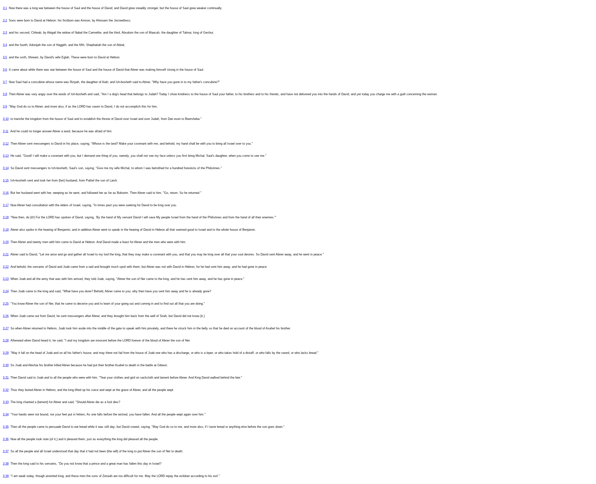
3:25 (6, 303)
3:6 (5, 69)
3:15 (6, 180)
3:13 (6, 155)
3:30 (6, 365)
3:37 (6, 451)
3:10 (6, 119)
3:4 (5, 45)
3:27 (6, 328)
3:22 (6, 266)
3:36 (6, 439)
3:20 (6, 242)
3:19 (6, 229)
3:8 (5, 94)
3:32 (6, 390)
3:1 (5, 8)
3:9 (5, 106)
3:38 (6, 463)
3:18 (6, 217)
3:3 (5, 32)
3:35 (6, 426)
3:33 (6, 402)
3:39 (6, 476)
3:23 (6, 279)
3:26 (6, 316)
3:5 (5, 57)
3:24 (6, 291)
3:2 (5, 20)
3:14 (6, 168)
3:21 (6, 254)
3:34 (6, 414)
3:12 (6, 143)
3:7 (5, 82)
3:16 (6, 193)
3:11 (5, 131)
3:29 (6, 353)
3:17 (6, 205)
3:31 (6, 377)
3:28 (6, 340)
